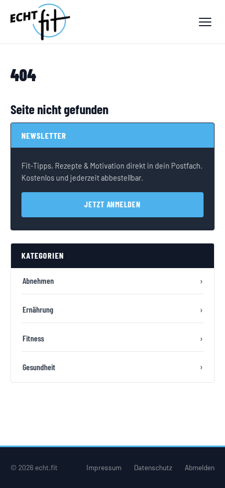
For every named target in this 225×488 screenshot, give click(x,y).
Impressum (103, 467)
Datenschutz (153, 467)
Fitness (33, 338)
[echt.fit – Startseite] (40, 22)
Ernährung (37, 309)
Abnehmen (38, 280)
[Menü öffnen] (205, 21)
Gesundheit (38, 367)
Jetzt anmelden (112, 204)
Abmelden (200, 467)
